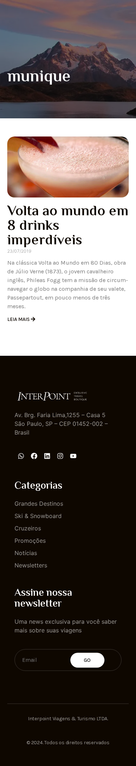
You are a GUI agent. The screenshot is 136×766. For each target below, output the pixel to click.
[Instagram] (60, 456)
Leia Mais (19, 319)
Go (87, 660)
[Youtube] (73, 456)
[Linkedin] (47, 456)
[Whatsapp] (21, 456)
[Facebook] (34, 456)
